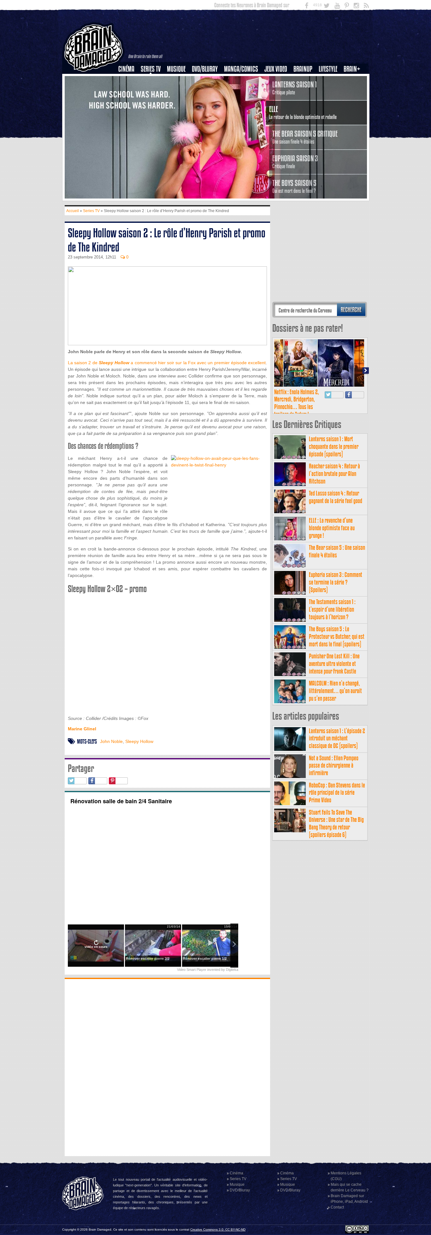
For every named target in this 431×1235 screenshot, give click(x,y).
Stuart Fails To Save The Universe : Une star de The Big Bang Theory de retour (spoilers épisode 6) (336, 823)
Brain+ (352, 69)
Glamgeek (330, 90)
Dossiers (128, 90)
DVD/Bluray (205, 69)
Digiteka (232, 969)
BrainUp (302, 69)
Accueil (72, 211)
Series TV (151, 69)
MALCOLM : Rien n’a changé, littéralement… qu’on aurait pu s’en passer (335, 691)
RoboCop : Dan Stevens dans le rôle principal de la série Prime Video (337, 792)
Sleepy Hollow (139, 741)
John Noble (111, 741)
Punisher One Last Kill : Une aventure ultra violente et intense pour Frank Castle (334, 663)
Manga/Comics (241, 69)
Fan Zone (354, 79)
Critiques (129, 79)
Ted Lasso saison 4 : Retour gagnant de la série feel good (335, 497)
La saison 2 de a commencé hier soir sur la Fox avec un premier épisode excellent (167, 362)
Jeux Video (275, 69)
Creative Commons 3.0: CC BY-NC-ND (217, 1229)
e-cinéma (129, 101)
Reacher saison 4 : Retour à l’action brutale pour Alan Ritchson (334, 473)
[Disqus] (167, 1067)
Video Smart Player (191, 969)
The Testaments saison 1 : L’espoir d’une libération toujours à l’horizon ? (332, 609)
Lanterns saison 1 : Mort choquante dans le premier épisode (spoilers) (333, 446)
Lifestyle (328, 69)
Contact (337, 1207)
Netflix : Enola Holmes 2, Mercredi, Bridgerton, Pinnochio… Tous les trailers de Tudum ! (296, 403)
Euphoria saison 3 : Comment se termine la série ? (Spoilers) (335, 582)
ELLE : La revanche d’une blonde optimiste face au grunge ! (332, 528)
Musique (176, 69)
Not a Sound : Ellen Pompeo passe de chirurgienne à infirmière (333, 765)
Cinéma (126, 69)
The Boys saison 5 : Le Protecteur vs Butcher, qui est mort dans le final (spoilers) (336, 636)
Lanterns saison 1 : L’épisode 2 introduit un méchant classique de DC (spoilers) (337, 738)
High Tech (330, 101)
